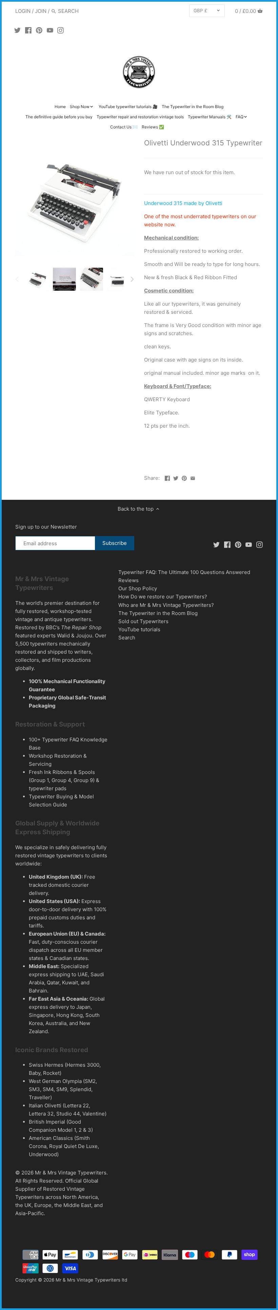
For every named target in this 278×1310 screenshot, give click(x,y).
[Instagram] (60, 30)
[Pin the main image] (184, 477)
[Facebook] (28, 30)
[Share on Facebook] (167, 477)
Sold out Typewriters (143, 621)
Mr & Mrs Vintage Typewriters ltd (91, 1280)
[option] (37, 279)
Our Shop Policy (137, 588)
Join (40, 11)
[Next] (131, 279)
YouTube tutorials (139, 629)
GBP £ (200, 10)
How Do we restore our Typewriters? (162, 596)
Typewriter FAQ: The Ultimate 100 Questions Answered (184, 572)
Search (126, 637)
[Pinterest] (39, 30)
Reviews (128, 580)
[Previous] (17, 279)
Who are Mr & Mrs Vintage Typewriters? (166, 605)
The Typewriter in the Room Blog (158, 613)
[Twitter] (17, 30)
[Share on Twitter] (175, 477)
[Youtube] (50, 30)
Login (23, 11)
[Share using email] (192, 477)
